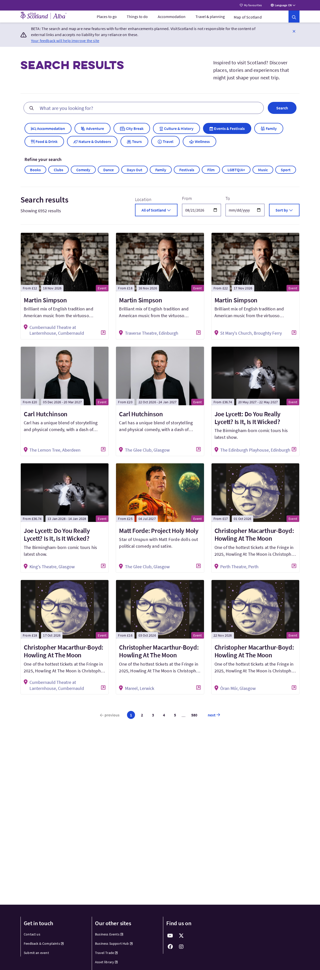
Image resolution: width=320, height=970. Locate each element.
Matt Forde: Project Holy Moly (158, 530)
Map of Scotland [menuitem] (248, 17)
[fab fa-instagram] (181, 947)
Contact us (32, 934)
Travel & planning (210, 16)
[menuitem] (107, 17)
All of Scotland (154, 210)
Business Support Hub (112, 943)
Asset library (104, 962)
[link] (294, 17)
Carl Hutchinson (46, 414)
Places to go (107, 16)
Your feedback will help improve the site (65, 40)
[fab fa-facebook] (170, 947)
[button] (294, 31)
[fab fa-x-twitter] (181, 936)
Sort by (282, 210)
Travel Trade (104, 952)
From (187, 198)
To (228, 198)
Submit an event (36, 952)
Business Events (107, 934)
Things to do (137, 16)
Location (143, 199)
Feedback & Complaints (42, 943)
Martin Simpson (45, 300)
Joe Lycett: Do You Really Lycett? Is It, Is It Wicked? (247, 418)
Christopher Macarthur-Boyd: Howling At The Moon (254, 534)
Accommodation (172, 16)
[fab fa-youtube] (170, 936)
